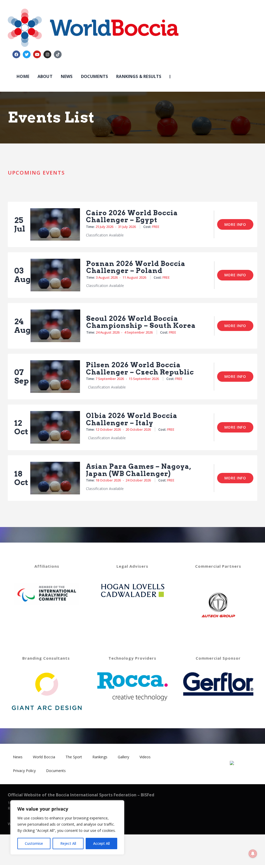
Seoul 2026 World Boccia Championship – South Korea (141, 322)
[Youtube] (37, 54)
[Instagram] (47, 54)
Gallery (123, 756)
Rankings (99, 756)
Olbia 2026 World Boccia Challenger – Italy (131, 419)
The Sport (73, 756)
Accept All (101, 843)
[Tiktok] (58, 54)
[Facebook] (16, 54)
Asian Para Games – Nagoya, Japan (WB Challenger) (138, 470)
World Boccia (44, 756)
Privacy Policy (24, 770)
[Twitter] (27, 54)
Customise (34, 843)
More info (235, 224)
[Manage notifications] (253, 853)
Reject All (68, 843)
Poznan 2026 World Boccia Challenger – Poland (135, 267)
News (18, 756)
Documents (56, 770)
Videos (145, 756)
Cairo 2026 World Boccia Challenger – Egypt (132, 216)
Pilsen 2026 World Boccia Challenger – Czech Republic (140, 368)
